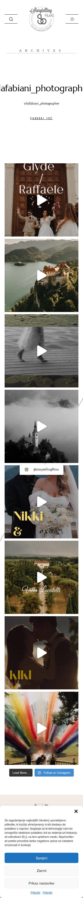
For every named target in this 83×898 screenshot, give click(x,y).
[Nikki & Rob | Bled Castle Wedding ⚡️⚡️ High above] (41, 501)
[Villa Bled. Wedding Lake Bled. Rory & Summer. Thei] (41, 426)
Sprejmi (41, 857)
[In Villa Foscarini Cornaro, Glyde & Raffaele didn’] (41, 200)
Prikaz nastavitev (42, 883)
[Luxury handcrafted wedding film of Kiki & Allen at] (41, 350)
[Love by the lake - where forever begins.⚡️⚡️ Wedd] (41, 652)
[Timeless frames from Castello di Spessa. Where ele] (41, 728)
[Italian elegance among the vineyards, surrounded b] (41, 577)
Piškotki (35, 892)
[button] (76, 811)
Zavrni (41, 870)
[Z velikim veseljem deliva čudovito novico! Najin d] (41, 275)
